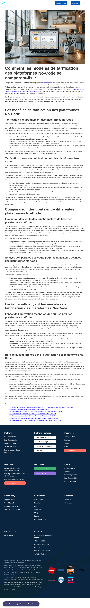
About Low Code (10, 447)
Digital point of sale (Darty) (14, 479)
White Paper (38, 499)
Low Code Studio (10, 440)
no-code (47, 82)
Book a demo (61, 3)
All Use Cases (11, 483)
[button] (9, 3)
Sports (66, 443)
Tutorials (67, 471)
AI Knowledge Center (12, 509)
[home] (3, 3)
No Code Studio (10, 437)
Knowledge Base (70, 475)
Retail (66, 447)
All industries (71, 450)
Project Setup (41, 473)
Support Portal (9, 499)
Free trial (75, 3)
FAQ (35, 506)
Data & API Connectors (45, 446)
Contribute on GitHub (12, 506)
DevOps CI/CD (42, 450)
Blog (36, 513)
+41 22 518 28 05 (40, 554)
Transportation (69, 437)
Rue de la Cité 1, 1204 (42, 551)
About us (67, 499)
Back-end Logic (42, 442)
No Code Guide (70, 481)
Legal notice (8, 535)
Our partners (69, 503)
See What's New (10, 503)
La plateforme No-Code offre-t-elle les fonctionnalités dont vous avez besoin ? (36, 411)
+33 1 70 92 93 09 (41, 541)
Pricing (36, 516)
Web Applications (43, 437)
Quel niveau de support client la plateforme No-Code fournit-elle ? (32, 416)
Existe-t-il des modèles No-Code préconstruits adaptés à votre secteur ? (34, 418)
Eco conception (40, 519)
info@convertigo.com (42, 544)
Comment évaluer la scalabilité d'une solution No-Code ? (29, 409)
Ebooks (37, 503)
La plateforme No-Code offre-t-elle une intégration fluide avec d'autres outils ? (36, 420)
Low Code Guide (70, 478)
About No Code (10, 443)
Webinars (37, 509)
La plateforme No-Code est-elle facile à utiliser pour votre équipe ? (32, 414)
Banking (67, 440)
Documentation (69, 468)
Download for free (43, 469)
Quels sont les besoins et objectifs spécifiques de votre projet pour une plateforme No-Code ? (41, 407)
